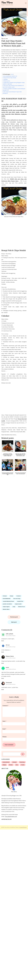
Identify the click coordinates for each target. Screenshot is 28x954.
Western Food (21, 606)
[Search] (23, 754)
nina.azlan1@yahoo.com (11, 816)
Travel (22, 764)
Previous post (14, 617)
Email (4, 729)
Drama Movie (6, 762)
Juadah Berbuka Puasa (8, 601)
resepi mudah (18, 604)
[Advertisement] (14, 233)
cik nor (8, 645)
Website (4, 736)
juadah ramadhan (7, 604)
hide (12, 74)
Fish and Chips (16, 598)
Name (4, 721)
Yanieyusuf (9, 682)
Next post (14, 622)
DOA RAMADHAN (6, 598)
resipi (14, 606)
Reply (2, 640)
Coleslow (18, 596)
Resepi (11, 596)
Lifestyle (5, 596)
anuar (7, 667)
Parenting (22, 762)
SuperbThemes (23, 827)
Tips (17, 764)
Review (10, 764)
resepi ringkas (6, 606)
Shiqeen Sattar (10, 656)
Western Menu (6, 609)
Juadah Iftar (20, 601)
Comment (5, 705)
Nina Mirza (7, 2)
